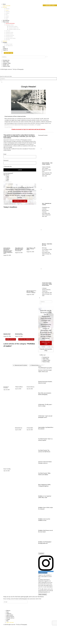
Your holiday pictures (9, 45)
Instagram (7, 63)
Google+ (6, 64)
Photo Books (8, 39)
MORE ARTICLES (10, 339)
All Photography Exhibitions (13, 26)
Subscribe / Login (8, 53)
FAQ (4, 47)
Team (7, 612)
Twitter (6, 61)
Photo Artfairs (8, 30)
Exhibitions (7, 13)
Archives (5, 7)
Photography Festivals (9, 32)
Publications (8, 11)
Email (4, 154)
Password (5, 160)
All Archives (8, 8)
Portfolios (5, 42)
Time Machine (6, 20)
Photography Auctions (9, 33)
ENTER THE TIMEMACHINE (26, 339)
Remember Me (8, 166)
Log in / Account (6, 5)
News (7, 14)
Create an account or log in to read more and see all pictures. (28, 129)
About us (8, 610)
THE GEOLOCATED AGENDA (10, 23)
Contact (8, 619)
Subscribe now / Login (20, 201)
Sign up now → (6, 174)
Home (4, 4)
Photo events (6, 21)
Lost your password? (8, 173)
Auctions (7, 17)
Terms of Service (10, 616)
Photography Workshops (10, 35)
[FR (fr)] (47, 2)
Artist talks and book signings (11, 38)
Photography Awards (9, 36)
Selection (5, 41)
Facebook (6, 60)
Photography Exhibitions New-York (14, 29)
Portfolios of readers (9, 44)
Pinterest (6, 66)
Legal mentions (9, 615)
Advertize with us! (10, 617)
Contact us (5, 48)
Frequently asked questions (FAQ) (46, 349)
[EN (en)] (47, 3)
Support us (5, 50)
